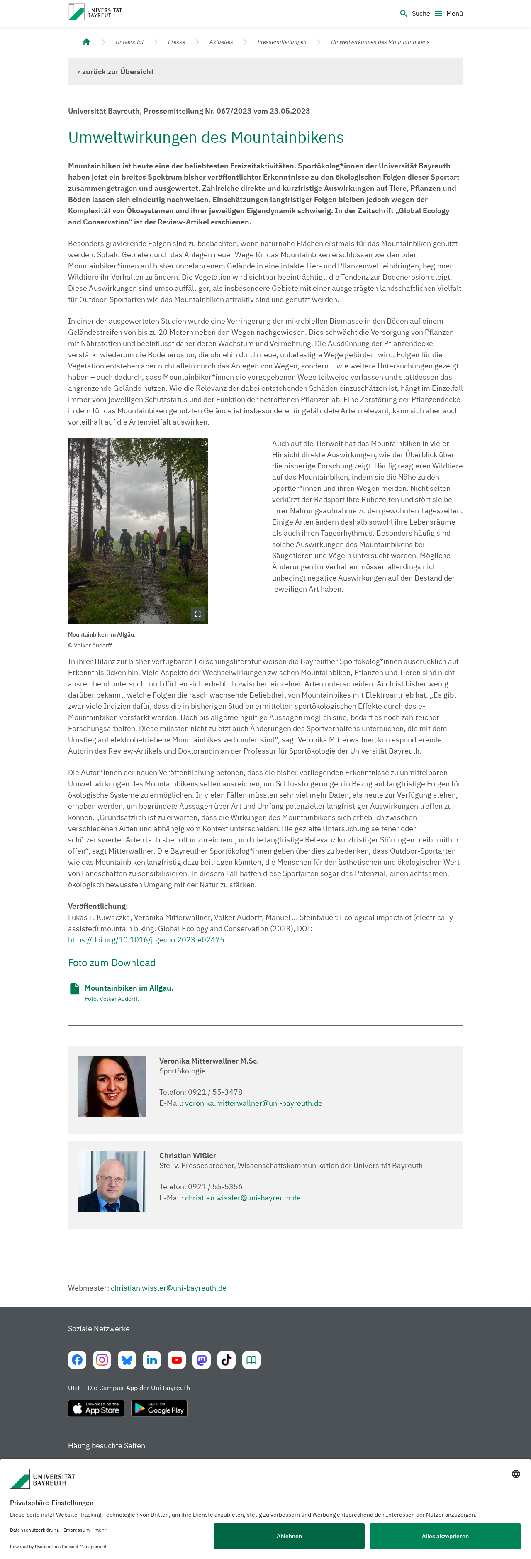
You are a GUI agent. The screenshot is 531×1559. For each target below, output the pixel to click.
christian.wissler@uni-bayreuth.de (243, 1198)
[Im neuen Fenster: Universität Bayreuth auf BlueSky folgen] (127, 1360)
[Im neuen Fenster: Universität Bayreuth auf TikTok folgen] (226, 1360)
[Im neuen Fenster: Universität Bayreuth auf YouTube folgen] (177, 1360)
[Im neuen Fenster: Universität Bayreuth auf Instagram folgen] (102, 1360)
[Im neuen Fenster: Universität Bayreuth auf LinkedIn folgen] (152, 1360)
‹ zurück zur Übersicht (116, 71)
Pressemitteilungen (282, 42)
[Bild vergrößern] (138, 531)
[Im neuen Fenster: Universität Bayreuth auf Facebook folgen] (77, 1360)
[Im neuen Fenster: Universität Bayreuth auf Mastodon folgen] (201, 1360)
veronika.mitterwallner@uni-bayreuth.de (253, 1103)
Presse (176, 42)
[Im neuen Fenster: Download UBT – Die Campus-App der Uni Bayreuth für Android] (159, 1412)
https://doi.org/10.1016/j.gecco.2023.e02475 (146, 939)
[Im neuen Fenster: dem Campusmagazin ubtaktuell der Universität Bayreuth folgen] (251, 1360)
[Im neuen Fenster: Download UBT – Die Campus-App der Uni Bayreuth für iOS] (96, 1412)
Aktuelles (221, 42)
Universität (130, 42)
